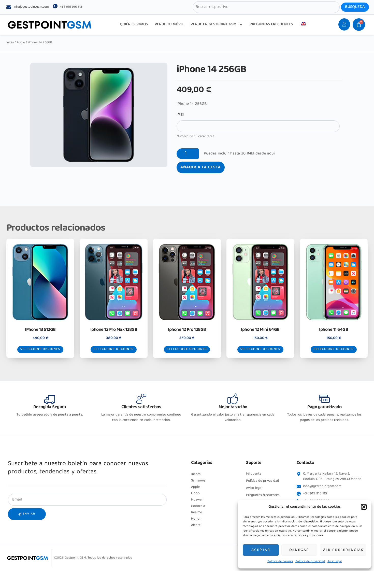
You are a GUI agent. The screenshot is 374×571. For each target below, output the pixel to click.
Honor (196, 519)
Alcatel (196, 525)
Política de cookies (280, 561)
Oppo (195, 493)
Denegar (299, 550)
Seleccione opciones (40, 349)
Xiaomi (196, 474)
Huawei (196, 500)
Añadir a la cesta (200, 167)
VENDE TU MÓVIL (169, 24)
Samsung (198, 481)
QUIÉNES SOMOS (134, 24)
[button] (363, 506)
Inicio (10, 43)
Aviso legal (334, 561)
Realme (196, 512)
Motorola (198, 506)
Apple (21, 43)
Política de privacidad (310, 561)
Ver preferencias (343, 550)
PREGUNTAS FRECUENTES (271, 24)
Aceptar (260, 550)
